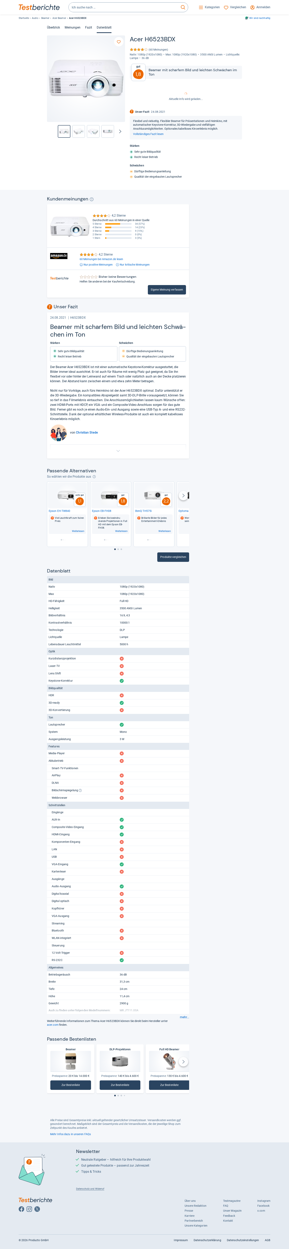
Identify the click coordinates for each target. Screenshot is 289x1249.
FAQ (225, 1205)
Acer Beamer (59, 18)
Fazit (88, 27)
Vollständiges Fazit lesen (148, 134)
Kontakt (228, 1220)
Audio (35, 18)
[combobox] (123, 7)
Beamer (45, 18)
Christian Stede (87, 432)
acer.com (52, 1024)
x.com (261, 1210)
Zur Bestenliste (71, 1085)
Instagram (263, 1200)
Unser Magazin (232, 1210)
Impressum (181, 1240)
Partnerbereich (194, 1220)
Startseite (24, 18)
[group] (78, 131)
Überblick (53, 27)
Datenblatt (104, 27)
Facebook (263, 1205)
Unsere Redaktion (195, 1205)
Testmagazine (231, 1200)
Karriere (189, 1215)
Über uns (190, 1200)
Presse (189, 1210)
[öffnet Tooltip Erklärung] (91, 199)
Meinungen (72, 27)
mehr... (184, 1017)
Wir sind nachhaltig (259, 18)
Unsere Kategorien (196, 1225)
